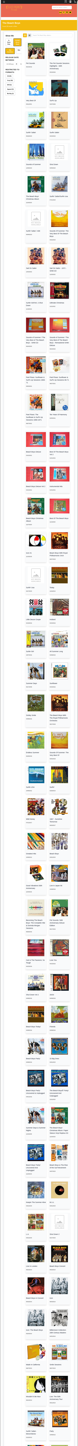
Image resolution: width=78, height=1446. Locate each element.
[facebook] (63, 12)
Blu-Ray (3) (10, 93)
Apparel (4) (10, 89)
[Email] (70, 12)
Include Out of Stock (17, 42)
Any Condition (10, 51)
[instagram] (67, 12)
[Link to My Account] (70, 2)
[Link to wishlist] (65, 2)
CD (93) (9, 76)
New (19, 50)
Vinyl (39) (10, 80)
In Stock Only (8, 42)
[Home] (14, 8)
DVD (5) (9, 85)
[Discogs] (60, 12)
